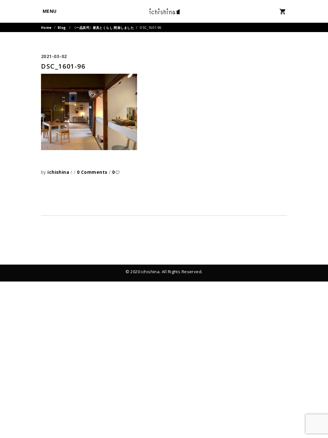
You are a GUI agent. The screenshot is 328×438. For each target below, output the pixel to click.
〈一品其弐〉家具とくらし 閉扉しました (103, 27)
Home (46, 27)
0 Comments (93, 172)
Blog (62, 27)
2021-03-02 (54, 56)
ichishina (58, 172)
